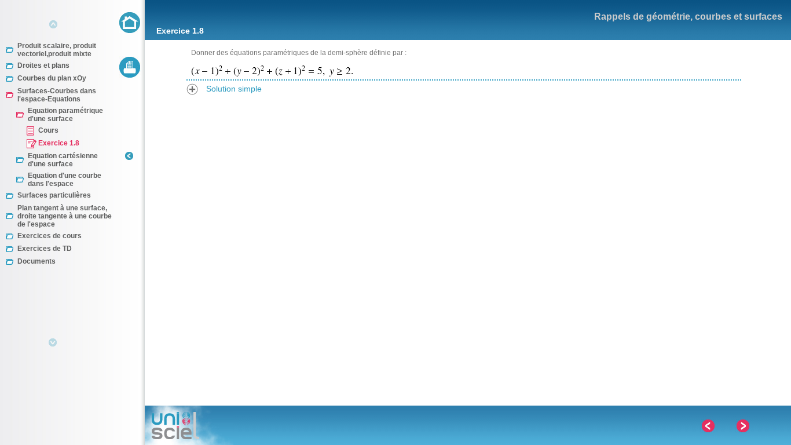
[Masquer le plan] (129, 166)
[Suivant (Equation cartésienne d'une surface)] (742, 426)
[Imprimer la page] (130, 67)
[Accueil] (130, 22)
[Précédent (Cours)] (707, 426)
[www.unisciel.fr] (189, 425)
